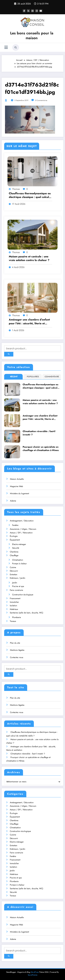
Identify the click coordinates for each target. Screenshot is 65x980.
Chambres (14, 551)
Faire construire (16, 590)
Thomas (16, 189)
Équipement (15, 539)
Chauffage (14, 555)
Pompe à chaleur (19, 563)
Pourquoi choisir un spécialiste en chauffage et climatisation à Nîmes (41, 448)
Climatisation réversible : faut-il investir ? (39, 433)
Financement (15, 598)
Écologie (14, 536)
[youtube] (40, 10)
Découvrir (14, 570)
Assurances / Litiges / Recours (23, 529)
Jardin (14, 582)
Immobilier (14, 602)
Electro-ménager (19, 544)
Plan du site (15, 642)
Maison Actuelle (17, 479)
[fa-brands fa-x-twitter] (28, 10)
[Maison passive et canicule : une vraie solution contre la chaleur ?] (33, 234)
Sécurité (15, 547)
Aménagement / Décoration (22, 520)
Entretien (13, 574)
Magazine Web (16, 486)
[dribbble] (32, 10)
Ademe (13, 500)
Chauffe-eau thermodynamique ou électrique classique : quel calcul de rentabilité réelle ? (30, 195)
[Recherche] (15, 47)
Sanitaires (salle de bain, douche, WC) (26, 612)
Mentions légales (17, 650)
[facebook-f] (24, 10)
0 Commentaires (41, 100)
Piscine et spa (18, 586)
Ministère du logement (19, 493)
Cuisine (13, 567)
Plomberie (16, 617)
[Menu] (6, 47)
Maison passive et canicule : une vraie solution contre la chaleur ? (29, 258)
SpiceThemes (32, 975)
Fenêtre (15, 525)
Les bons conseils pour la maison (31, 35)
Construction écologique (22, 594)
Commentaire (52, 376)
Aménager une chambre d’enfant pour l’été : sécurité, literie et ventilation (29, 321)
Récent (14, 376)
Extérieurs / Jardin (17, 578)
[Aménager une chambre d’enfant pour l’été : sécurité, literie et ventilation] (33, 297)
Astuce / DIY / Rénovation (21, 532)
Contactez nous (16, 657)
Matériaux (14, 609)
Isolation (13, 605)
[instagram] (36, 10)
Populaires (33, 376)
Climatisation (17, 559)
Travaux (13, 621)
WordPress (35, 972)
